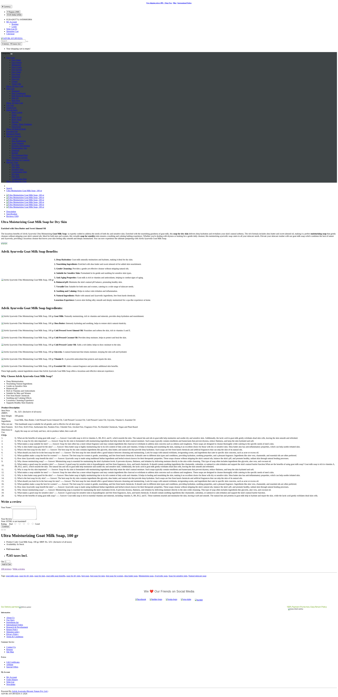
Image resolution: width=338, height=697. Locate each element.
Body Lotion (17, 112)
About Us (10, 618)
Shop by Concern (13, 136)
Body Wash (16, 119)
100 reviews (6, 569)
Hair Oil (15, 98)
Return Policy (12, 629)
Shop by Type (12, 162)
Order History (12, 679)
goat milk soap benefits (55, 576)
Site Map (10, 652)
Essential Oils (12, 131)
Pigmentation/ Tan (19, 148)
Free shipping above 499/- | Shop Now (159, 3)
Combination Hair (19, 179)
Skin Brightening (19, 141)
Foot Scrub (16, 127)
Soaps (14, 115)
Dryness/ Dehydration (21, 146)
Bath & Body (12, 110)
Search (9, 188)
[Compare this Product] (5, 529)
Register (15, 24)
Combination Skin (19, 172)
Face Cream (17, 67)
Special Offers (12, 667)
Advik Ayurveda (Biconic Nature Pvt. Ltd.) (30, 691)
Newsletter (10, 684)
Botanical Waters (13, 134)
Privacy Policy (12, 634)
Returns (9, 649)
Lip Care (10, 105)
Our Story (10, 620)
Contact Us (11, 647)
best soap (85, 576)
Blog (174, 3)
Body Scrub (17, 117)
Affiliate (9, 664)
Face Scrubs (17, 69)
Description (11, 211)
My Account (11, 677)
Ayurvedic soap (161, 576)
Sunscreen (16, 77)
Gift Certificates (13, 662)
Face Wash (16, 60)
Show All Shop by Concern (17, 160)
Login (14, 27)
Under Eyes (11, 108)
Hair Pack (16, 100)
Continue (5, 527)
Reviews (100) (12, 216)
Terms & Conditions (14, 637)
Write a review (19, 569)
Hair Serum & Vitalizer (21, 96)
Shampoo (16, 91)
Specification (11, 214)
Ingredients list (12, 622)
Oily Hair (16, 177)
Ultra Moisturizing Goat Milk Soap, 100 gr (24, 191)
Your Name (6, 507)
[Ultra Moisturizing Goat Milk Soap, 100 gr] (25, 195)
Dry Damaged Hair (20, 155)
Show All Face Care (14, 86)
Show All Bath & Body (16, 129)
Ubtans (15, 81)
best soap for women (114, 576)
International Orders (184, 3)
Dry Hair (15, 174)
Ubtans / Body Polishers (22, 124)
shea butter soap (131, 576)
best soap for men (97, 576)
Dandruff (15, 150)
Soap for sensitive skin (178, 576)
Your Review (6, 519)
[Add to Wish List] (2, 529)
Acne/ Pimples (18, 143)
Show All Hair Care (14, 103)
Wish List (10, 682)
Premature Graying (19, 157)
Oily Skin (16, 167)
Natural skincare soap (197, 576)
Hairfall (15, 153)
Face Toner (16, 72)
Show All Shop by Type (16, 181)
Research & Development (17, 627)
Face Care (10, 58)
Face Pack (16, 74)
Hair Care (10, 88)
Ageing (15, 138)
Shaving (15, 122)
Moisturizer (16, 65)
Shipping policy (13, 632)
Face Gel (15, 79)
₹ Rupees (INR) (13, 12)
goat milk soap (12, 576)
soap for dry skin (26, 576)
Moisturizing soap (146, 576)
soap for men (39, 576)
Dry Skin (15, 165)
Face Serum (17, 62)
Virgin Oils (16, 84)
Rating (4, 524)
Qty (2, 561)
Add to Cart (6, 564)
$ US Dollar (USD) (14, 15)
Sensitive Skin (18, 169)
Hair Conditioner (19, 93)
